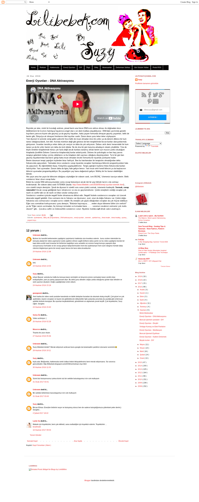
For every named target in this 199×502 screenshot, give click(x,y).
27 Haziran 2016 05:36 (42, 336)
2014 (140, 366)
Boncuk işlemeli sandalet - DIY (152, 320)
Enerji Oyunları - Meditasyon (151, 330)
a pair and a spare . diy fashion (150, 216)
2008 (140, 386)
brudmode (37, 427)
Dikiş (96, 67)
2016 (140, 287)
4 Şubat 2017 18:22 (40, 413)
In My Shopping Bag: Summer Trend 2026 (153, 242)
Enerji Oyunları (69, 67)
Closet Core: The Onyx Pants (148, 233)
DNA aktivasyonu (66, 217)
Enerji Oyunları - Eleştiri (149, 323)
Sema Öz (37, 315)
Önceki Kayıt (123, 441)
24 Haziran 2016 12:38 (42, 252)
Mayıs (142, 344)
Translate (154, 146)
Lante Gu (37, 421)
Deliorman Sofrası (123, 67)
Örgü (88, 67)
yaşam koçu (31, 220)
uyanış (124, 217)
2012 (140, 373)
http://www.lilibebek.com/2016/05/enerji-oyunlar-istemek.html (98, 185)
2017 (140, 283)
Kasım (142, 293)
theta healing (116, 217)
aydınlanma (38, 217)
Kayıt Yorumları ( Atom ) (42, 445)
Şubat (142, 355)
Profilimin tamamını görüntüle (146, 83)
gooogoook (37, 293)
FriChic (141, 240)
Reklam (43, 67)
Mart (142, 351)
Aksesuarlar (107, 67)
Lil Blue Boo (143, 248)
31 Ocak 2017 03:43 (41, 396)
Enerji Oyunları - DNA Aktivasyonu (153, 316)
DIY (80, 67)
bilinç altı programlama (51, 217)
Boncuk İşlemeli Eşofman (150, 333)
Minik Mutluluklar (146, 313)
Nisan (142, 348)
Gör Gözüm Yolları (141, 67)
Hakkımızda (54, 67)
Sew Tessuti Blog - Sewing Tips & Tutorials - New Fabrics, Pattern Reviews (151, 228)
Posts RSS (157, 67)
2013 (140, 369)
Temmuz (143, 307)
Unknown (37, 235)
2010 (140, 379)
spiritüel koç (96, 217)
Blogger (87, 480)
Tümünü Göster (165, 266)
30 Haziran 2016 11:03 (42, 367)
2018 (140, 280)
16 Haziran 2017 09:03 (42, 430)
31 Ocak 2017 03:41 (41, 382)
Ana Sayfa (78, 441)
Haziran (143, 310)
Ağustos (143, 303)
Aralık (142, 290)
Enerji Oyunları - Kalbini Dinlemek (153, 337)
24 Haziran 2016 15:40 (42, 307)
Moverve (36, 329)
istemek (88, 217)
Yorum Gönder (35, 435)
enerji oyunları (79, 217)
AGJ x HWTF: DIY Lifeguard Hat (149, 261)
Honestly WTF (144, 259)
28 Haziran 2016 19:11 (42, 350)
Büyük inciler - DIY (147, 340)
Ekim (142, 296)
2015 (140, 362)
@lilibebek (139, 187)
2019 (140, 276)
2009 (140, 383)
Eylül (142, 300)
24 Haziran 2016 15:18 (42, 285)
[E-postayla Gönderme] (51, 215)
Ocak (142, 358)
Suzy (34, 215)
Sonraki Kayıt (32, 441)
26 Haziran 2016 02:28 (42, 322)
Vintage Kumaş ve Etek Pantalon (152, 327)
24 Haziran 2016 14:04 (42, 266)
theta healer (106, 217)
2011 (140, 376)
